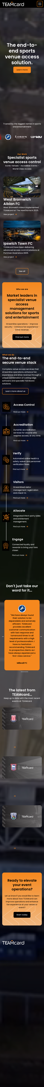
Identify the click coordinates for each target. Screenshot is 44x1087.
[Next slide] (41, 636)
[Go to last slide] (3, 636)
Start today (22, 914)
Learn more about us (15, 391)
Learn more (22, 69)
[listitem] (22, 635)
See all (22, 271)
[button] (39, 4)
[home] (13, 4)
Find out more (22, 337)
